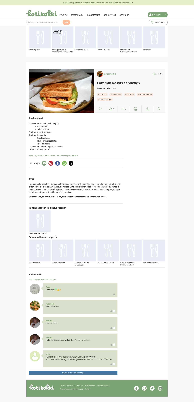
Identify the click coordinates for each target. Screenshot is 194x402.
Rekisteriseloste (103, 385)
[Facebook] (57, 163)
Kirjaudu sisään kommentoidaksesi (42, 279)
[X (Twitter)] (71, 163)
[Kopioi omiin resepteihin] (147, 109)
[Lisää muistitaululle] (100, 109)
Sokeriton (129, 94)
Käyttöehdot (90, 385)
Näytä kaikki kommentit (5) (73, 373)
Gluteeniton (116, 94)
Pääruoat (102, 94)
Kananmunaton (145, 94)
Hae (66, 22)
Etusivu (63, 15)
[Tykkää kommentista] (114, 294)
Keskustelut (110, 15)
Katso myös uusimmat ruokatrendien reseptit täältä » (53, 155)
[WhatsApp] (64, 163)
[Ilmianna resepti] (159, 109)
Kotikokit (124, 15)
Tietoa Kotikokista (67, 385)
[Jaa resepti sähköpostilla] (44, 163)
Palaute (80, 385)
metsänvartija (109, 74)
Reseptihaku (77, 15)
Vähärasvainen (104, 99)
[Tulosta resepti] (135, 109)
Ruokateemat (93, 15)
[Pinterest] (50, 163)
